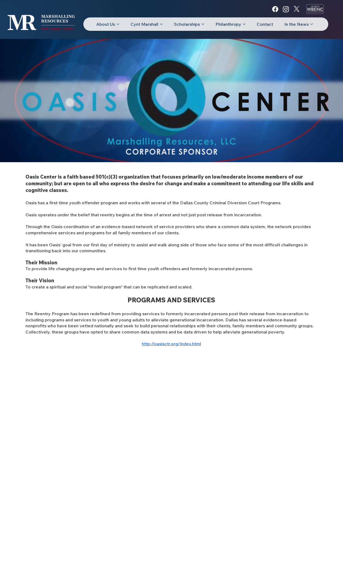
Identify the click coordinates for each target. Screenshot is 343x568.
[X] (297, 9)
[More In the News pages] (311, 24)
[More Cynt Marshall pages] (161, 24)
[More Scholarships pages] (203, 24)
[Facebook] (275, 9)
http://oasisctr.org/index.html (171, 343)
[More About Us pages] (118, 24)
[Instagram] (286, 9)
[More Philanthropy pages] (244, 24)
